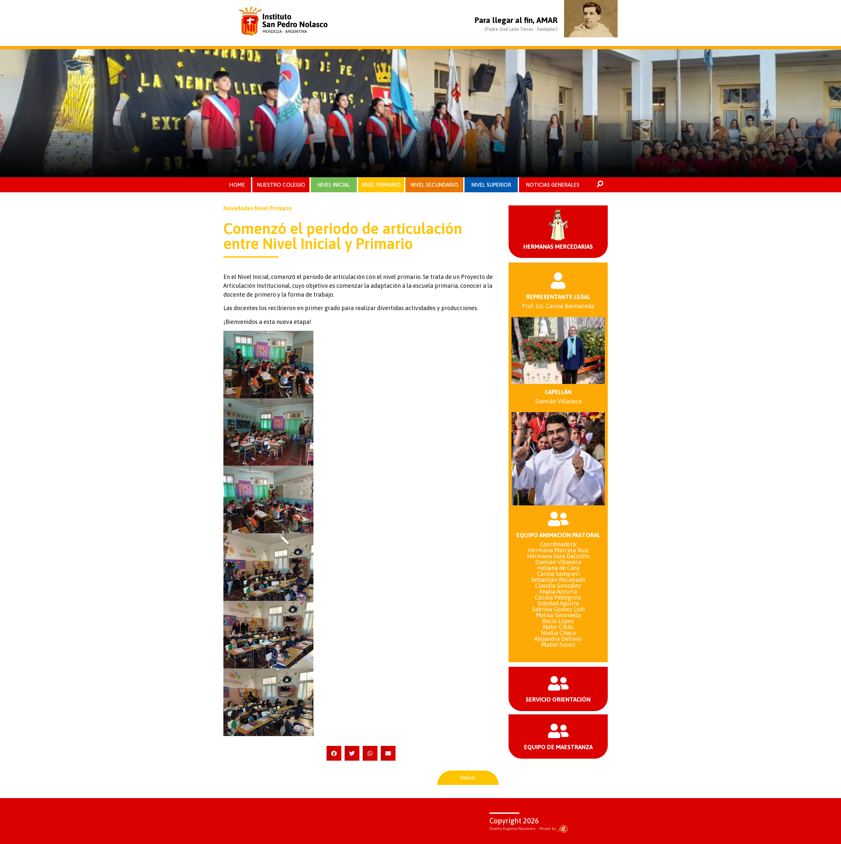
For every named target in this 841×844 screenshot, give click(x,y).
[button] (334, 753)
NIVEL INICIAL (334, 184)
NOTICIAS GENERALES (553, 184)
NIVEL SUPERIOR (491, 184)
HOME (237, 184)
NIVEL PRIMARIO (381, 184)
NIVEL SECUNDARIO (434, 184)
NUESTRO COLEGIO (281, 184)
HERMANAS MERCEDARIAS (558, 246)
